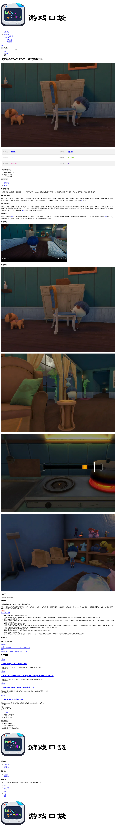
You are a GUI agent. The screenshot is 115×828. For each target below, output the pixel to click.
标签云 (6, 766)
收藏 (4, 613)
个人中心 (6, 764)
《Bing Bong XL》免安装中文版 (14, 664)
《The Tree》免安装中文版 (12, 699)
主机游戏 (6, 34)
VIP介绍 (6, 774)
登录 (2, 45)
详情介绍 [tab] (6, 182)
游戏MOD (9, 42)
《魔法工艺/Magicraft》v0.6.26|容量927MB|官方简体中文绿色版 (27, 676)
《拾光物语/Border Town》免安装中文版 (17, 688)
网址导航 (6, 767)
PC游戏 (6, 31)
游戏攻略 (9, 39)
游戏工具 (9, 41)
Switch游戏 (10, 36)
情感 (82, 200)
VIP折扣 (6, 712)
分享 (2, 613)
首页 (5, 51)
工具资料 (6, 37)
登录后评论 (4, 644)
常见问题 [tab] (6, 183)
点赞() (8, 613)
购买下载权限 (4, 179)
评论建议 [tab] (6, 185)
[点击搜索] (16, 49)
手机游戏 (6, 32)
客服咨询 (6, 776)
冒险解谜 (70, 152)
